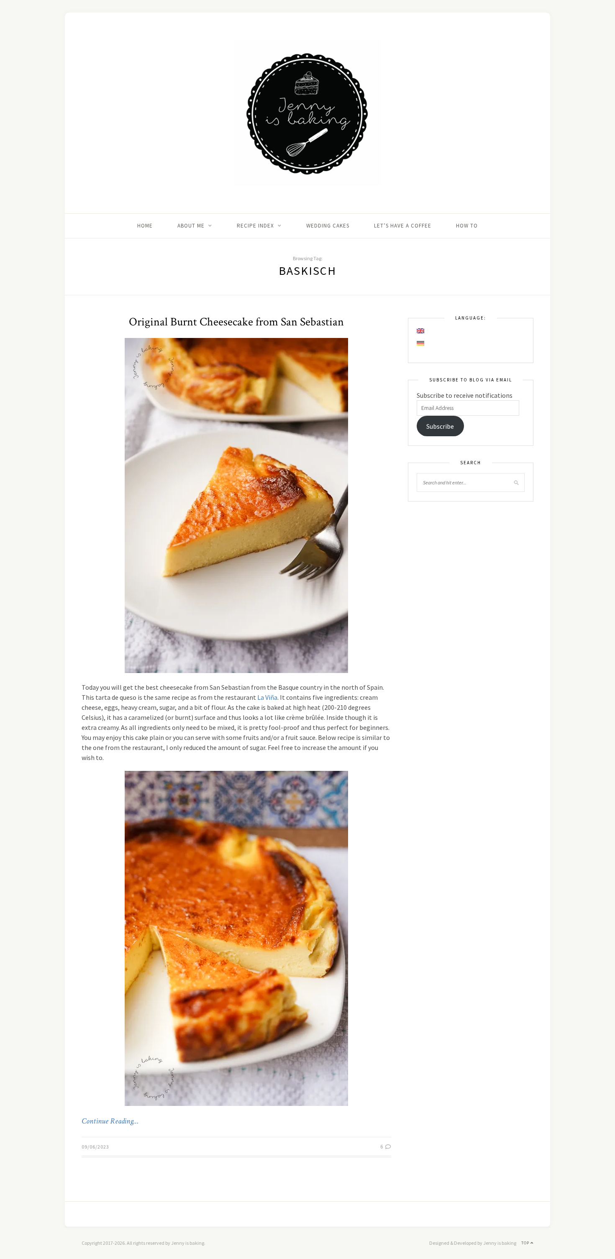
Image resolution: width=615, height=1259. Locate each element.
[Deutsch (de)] (421, 343)
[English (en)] (421, 330)
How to (467, 225)
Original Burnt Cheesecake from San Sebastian (236, 322)
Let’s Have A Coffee (402, 225)
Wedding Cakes (327, 225)
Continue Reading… (110, 1121)
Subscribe (440, 426)
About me (191, 225)
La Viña (267, 697)
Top (525, 1243)
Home (145, 225)
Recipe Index (255, 225)
